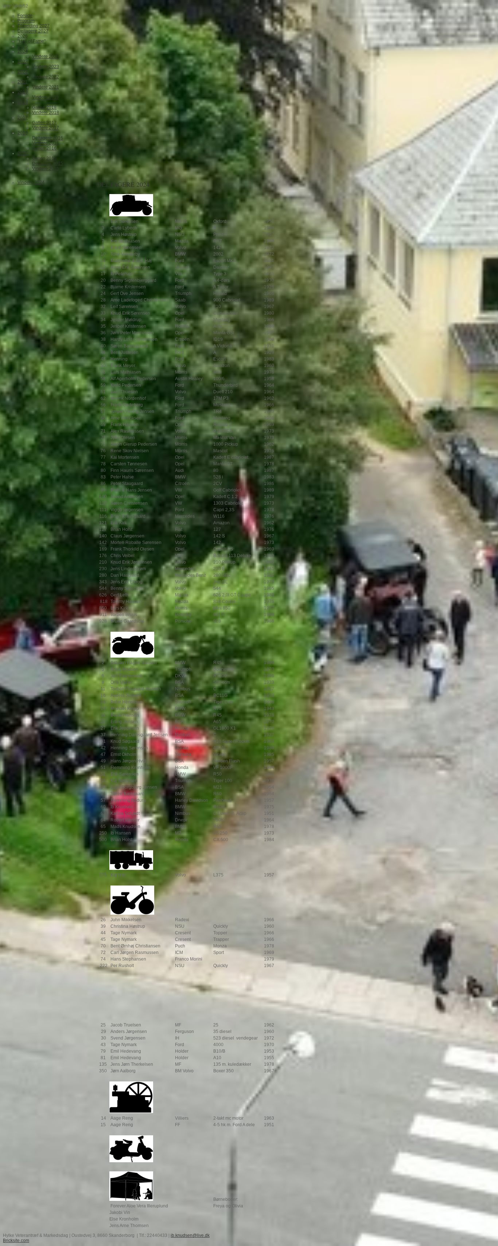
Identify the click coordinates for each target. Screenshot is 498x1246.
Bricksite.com (16, 1240)
